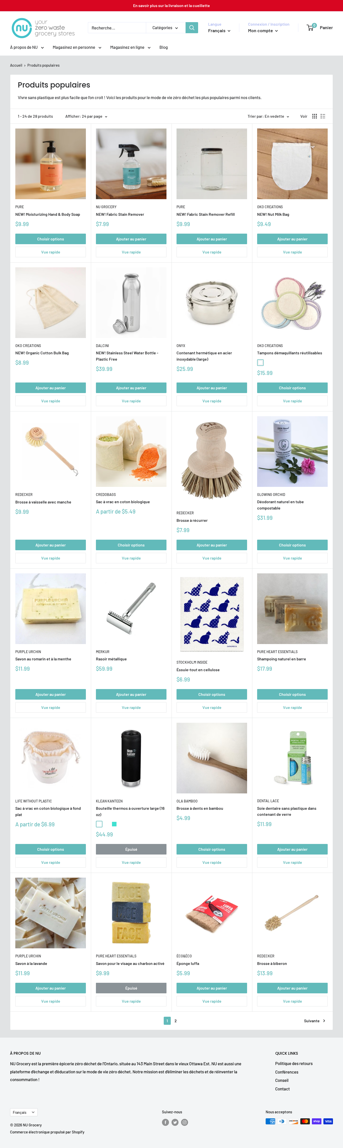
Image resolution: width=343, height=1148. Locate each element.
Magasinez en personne (74, 47)
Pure (19, 207)
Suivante (312, 1020)
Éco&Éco (184, 956)
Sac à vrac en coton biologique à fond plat (48, 811)
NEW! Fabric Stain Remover (120, 214)
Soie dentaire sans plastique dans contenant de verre (286, 811)
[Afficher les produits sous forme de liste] (323, 116)
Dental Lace (268, 801)
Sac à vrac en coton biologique (123, 501)
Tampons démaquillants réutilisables (289, 352)
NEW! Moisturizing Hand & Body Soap (47, 214)
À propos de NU (24, 47)
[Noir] (268, 362)
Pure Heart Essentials (277, 652)
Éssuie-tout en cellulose (198, 669)
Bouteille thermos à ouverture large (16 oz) (130, 811)
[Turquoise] (114, 824)
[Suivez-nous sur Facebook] (165, 1122)
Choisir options (50, 238)
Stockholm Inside (192, 662)
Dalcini (102, 346)
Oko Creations (270, 207)
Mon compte (261, 30)
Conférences (286, 1071)
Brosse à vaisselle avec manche (43, 501)
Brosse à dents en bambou (200, 808)
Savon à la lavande (31, 963)
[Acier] (106, 824)
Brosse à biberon (272, 963)
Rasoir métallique (111, 658)
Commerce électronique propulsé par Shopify (47, 1132)
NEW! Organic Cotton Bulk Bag (42, 352)
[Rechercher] (192, 27)
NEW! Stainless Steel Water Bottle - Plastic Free (127, 355)
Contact (282, 1088)
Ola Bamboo (187, 801)
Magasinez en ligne (127, 47)
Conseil (282, 1080)
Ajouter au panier (131, 238)
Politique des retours (294, 1063)
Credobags (106, 494)
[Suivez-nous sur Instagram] (184, 1122)
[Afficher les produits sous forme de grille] (314, 116)
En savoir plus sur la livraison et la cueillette (171, 5)
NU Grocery (106, 207)
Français (19, 1112)
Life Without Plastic (33, 801)
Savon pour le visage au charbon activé (130, 963)
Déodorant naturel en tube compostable (280, 504)
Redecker (24, 494)
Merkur (102, 652)
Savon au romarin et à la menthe (43, 658)
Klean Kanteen (109, 801)
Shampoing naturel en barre (281, 658)
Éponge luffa (188, 963)
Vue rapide (50, 251)
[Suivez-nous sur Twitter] (175, 1122)
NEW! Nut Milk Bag (273, 214)
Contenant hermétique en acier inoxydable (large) (204, 355)
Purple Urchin (28, 652)
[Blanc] (260, 362)
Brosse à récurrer (192, 520)
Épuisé (131, 849)
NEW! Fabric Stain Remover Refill (206, 214)
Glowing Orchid (271, 494)
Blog (163, 47)
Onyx (181, 346)
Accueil (16, 65)
